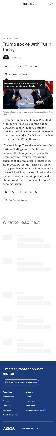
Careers (6, 401)
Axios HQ (29, 396)
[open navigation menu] (4, 4)
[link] (5, 66)
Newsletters (7, 410)
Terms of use (30, 406)
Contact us (7, 406)
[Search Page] (51, 4)
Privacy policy (31, 401)
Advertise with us (9, 396)
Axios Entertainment (11, 415)
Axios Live (29, 392)
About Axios (7, 392)
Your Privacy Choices (34, 410)
